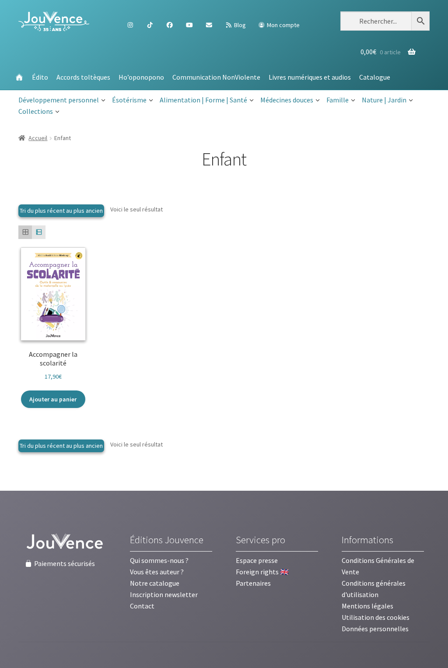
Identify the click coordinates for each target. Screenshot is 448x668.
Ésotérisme (129, 99)
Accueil (37, 138)
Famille (337, 99)
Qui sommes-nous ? (159, 560)
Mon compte (283, 25)
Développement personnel (58, 99)
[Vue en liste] (39, 232)
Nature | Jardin (384, 99)
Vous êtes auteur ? (157, 571)
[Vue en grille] (25, 232)
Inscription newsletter (164, 594)
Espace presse (257, 560)
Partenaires (253, 583)
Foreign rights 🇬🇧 (262, 571)
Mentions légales (367, 605)
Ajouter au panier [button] (53, 399)
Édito (40, 77)
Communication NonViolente (216, 77)
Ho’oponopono (141, 77)
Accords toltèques (83, 77)
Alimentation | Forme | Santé (203, 99)
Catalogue (374, 77)
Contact (142, 605)
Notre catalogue (154, 583)
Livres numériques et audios (310, 77)
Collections (35, 111)
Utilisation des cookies (376, 617)
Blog (239, 25)
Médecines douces (286, 99)
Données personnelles (375, 628)
